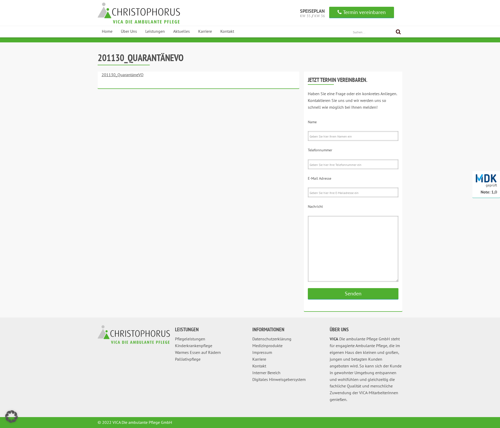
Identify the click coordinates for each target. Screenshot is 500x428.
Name (312, 122)
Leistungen (155, 31)
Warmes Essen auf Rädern (198, 352)
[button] (11, 416)
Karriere (205, 31)
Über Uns (129, 31)
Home (107, 31)
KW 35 (305, 16)
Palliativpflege (188, 359)
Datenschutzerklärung (271, 338)
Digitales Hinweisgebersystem (279, 379)
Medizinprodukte (267, 345)
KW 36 (319, 16)
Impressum (262, 352)
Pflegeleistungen (190, 338)
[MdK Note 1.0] (486, 196)
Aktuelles (181, 31)
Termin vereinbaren (364, 12)
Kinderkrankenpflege (193, 345)
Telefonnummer (320, 150)
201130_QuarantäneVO (122, 74)
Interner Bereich (266, 372)
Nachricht (315, 206)
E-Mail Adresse (319, 178)
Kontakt (227, 31)
